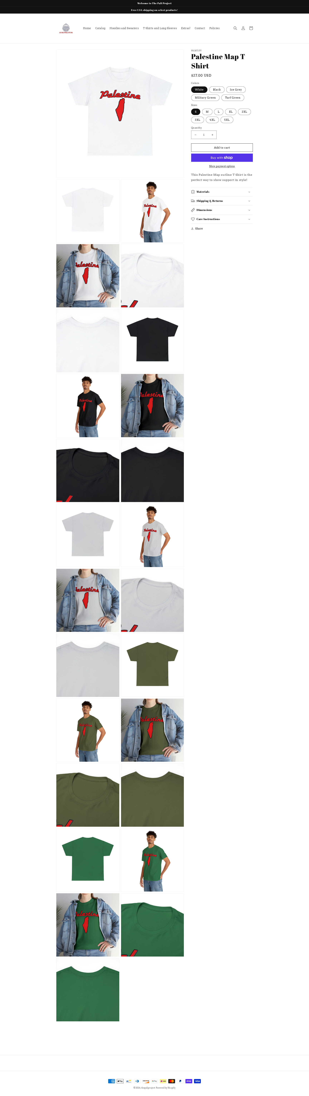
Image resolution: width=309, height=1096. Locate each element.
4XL (212, 119)
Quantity (196, 127)
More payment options (222, 166)
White (199, 89)
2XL (244, 111)
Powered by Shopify (166, 1088)
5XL (227, 119)
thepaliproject (148, 1088)
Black (217, 89)
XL (231, 111)
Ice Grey (236, 89)
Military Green (205, 97)
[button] (235, 28)
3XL (197, 119)
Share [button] (199, 228)
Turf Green (233, 97)
